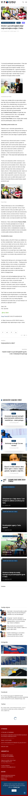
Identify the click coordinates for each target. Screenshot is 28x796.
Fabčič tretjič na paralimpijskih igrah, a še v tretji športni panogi (14, 353)
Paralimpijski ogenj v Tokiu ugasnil (12, 526)
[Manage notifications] (24, 793)
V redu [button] (14, 790)
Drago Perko (4, 316)
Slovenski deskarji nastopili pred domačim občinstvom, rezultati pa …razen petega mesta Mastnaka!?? (14, 418)
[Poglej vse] (14, 649)
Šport (18, 22)
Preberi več (16, 787)
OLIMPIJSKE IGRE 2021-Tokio (8, 22)
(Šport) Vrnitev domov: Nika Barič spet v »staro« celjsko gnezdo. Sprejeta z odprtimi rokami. (14, 469)
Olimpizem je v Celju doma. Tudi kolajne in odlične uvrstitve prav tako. (13, 501)
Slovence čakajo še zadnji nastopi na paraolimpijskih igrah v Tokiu (14, 575)
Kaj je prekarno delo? (8, 343)
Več (23, 22)
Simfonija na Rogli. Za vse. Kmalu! (14, 444)
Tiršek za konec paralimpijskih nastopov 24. (13, 551)
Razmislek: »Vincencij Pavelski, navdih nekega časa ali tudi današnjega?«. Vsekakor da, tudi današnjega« (17, 612)
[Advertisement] (14, 48)
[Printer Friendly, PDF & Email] (5, 312)
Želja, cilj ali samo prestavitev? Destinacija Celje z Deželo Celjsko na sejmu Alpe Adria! (17, 627)
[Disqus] (14, 378)
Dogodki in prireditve (8, 487)
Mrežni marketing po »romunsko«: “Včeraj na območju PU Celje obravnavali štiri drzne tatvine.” (16, 634)
